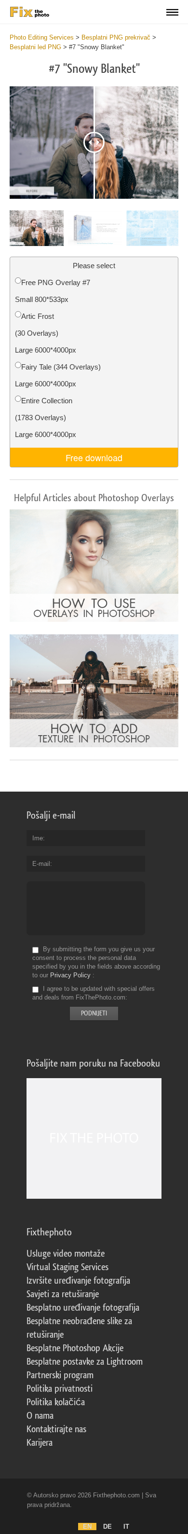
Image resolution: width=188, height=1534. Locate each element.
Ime (37, 838)
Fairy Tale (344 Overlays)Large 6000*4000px (58, 375)
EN (87, 1526)
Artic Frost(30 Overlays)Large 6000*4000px (45, 333)
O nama (40, 1416)
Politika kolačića (56, 1402)
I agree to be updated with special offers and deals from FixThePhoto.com (93, 993)
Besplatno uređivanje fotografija (83, 1308)
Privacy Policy (70, 975)
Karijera (40, 1443)
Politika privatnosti (60, 1389)
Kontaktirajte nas (56, 1429)
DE (107, 1526)
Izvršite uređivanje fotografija (78, 1281)
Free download (94, 457)
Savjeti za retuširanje (63, 1294)
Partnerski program (60, 1375)
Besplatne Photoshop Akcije (75, 1348)
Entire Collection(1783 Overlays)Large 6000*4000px (45, 417)
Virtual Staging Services (67, 1267)
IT (126, 1526)
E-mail (41, 863)
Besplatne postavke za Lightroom (85, 1362)
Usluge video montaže (66, 1254)
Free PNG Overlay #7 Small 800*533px (52, 290)
